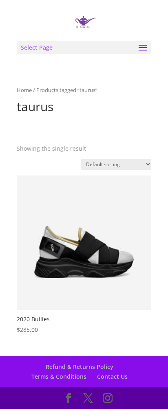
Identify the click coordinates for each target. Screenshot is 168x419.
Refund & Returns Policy (79, 367)
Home (24, 90)
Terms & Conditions (58, 376)
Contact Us (112, 376)
